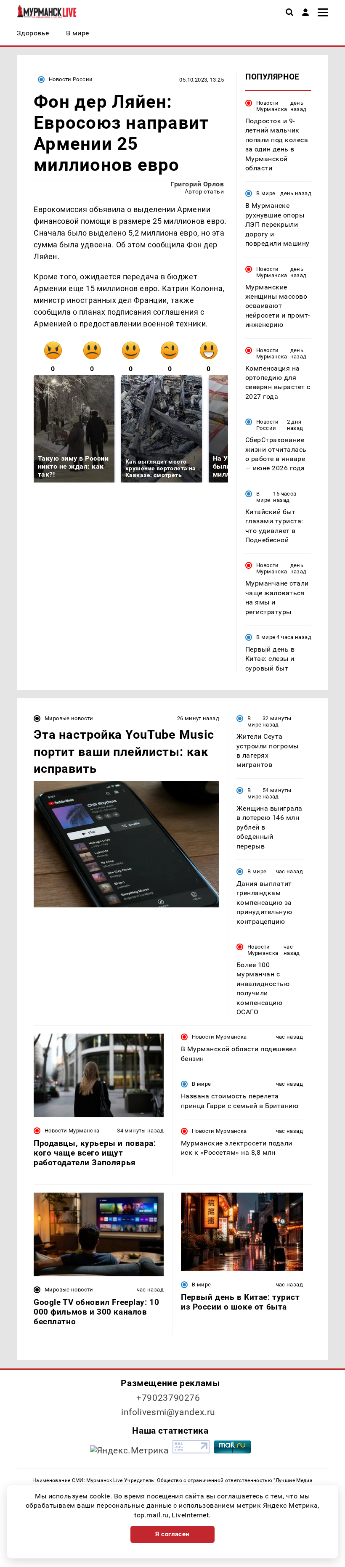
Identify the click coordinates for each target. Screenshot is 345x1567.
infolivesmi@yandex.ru (168, 1412)
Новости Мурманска (271, 106)
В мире (265, 193)
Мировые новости (69, 718)
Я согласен (172, 1534)
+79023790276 (168, 1398)
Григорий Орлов (197, 184)
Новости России (71, 79)
